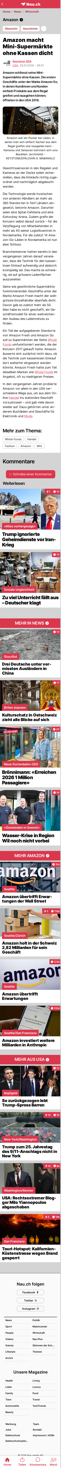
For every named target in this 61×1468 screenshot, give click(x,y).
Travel (36, 1399)
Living (36, 1380)
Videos (9, 1339)
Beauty (9, 1412)
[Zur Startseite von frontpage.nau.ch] (30, 4)
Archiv (9, 1358)
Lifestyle (10, 1351)
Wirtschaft (32, 11)
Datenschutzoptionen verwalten (17, 1440)
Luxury (37, 1386)
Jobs (8, 1429)
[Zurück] (2, 4)
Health (9, 1380)
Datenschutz (12, 1435)
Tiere (8, 1399)
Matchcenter (40, 1326)
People (9, 1332)
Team (36, 1424)
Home (6, 11)
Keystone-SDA (22, 61)
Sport (8, 1326)
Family (9, 1393)
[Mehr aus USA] (30, 1059)
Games (9, 1345)
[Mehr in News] (30, 623)
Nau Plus (38, 1339)
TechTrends (39, 1405)
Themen (37, 1351)
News (17, 11)
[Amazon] (30, 20)
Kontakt (37, 1429)
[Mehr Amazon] (30, 855)
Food (35, 1393)
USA (15, 65)
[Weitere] (43, 28)
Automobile (12, 1405)
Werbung (10, 1424)
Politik (36, 1320)
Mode (28, 416)
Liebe (8, 1386)
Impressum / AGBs (43, 1435)
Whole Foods (44, 372)
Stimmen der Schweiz (45, 1345)
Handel (14, 398)
